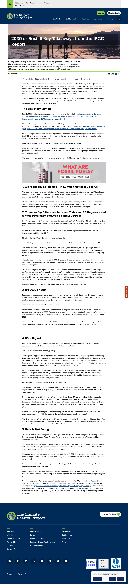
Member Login (114, 13)
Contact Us (11, 549)
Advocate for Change (38, 538)
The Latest (66, 538)
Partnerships (11, 542)
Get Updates (67, 535)
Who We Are (11, 535)
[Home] (20, 16)
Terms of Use (22, 574)
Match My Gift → (21, 5)
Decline (112, 579)
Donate (32, 535)
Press (64, 542)
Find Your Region (36, 545)
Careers (10, 545)
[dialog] (108, 576)
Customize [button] (97, 579)
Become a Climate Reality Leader (42, 542)
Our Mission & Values (15, 538)
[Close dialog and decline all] (125, 572)
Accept (121, 579)
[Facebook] (116, 74)
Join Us (101, 13)
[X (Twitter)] (119, 74)
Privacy (10, 574)
